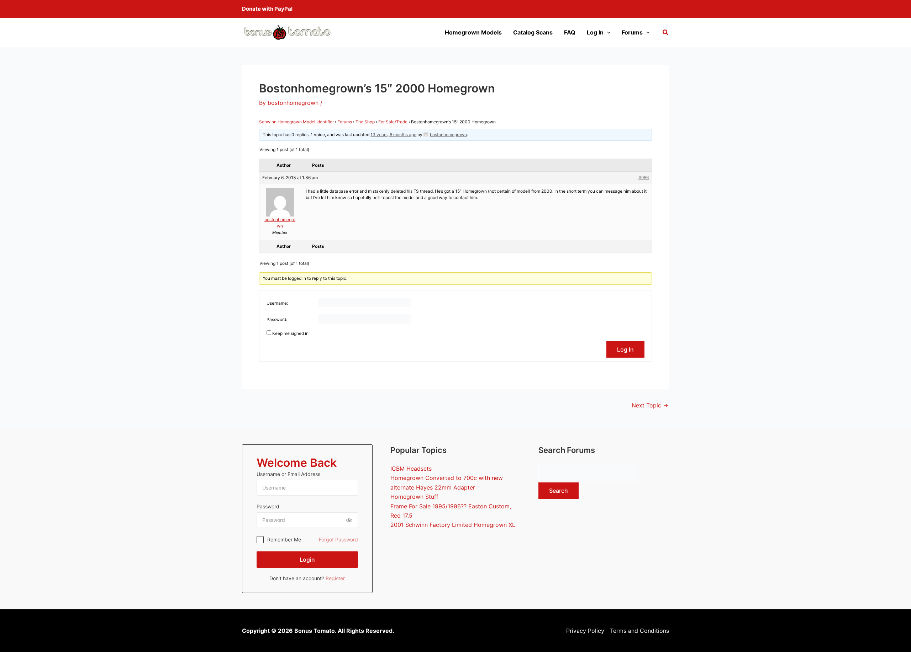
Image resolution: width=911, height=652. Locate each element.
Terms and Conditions (639, 630)
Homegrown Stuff (414, 496)
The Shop (365, 121)
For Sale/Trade (392, 121)
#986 (643, 177)
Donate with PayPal (267, 8)
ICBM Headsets (411, 468)
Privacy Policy (585, 630)
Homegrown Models (473, 32)
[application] (607, 32)
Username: (277, 303)
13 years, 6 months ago (393, 134)
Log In (595, 32)
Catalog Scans (533, 32)
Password (268, 506)
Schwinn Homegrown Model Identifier (296, 121)
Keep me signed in (290, 333)
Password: (277, 319)
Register (335, 578)
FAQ (569, 32)
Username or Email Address (288, 474)
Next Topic (650, 405)
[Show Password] (349, 520)
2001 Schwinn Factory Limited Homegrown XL (452, 524)
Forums (632, 32)
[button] (666, 33)
